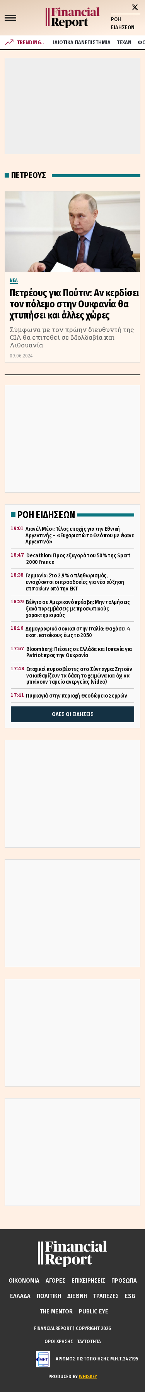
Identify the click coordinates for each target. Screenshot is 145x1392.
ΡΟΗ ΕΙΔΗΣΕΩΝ (123, 23)
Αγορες (55, 1280)
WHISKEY (88, 1376)
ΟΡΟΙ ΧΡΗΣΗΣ (58, 1341)
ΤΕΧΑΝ (124, 42)
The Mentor (56, 1311)
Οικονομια (24, 1280)
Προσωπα (124, 1280)
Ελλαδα (20, 1296)
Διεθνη (77, 1296)
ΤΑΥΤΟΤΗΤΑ (89, 1341)
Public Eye (93, 1311)
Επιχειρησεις (88, 1280)
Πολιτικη (49, 1296)
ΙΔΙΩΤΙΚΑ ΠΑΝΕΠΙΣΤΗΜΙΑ (82, 42)
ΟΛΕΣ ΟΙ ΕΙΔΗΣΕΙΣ (73, 714)
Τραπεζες (106, 1296)
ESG (130, 1296)
